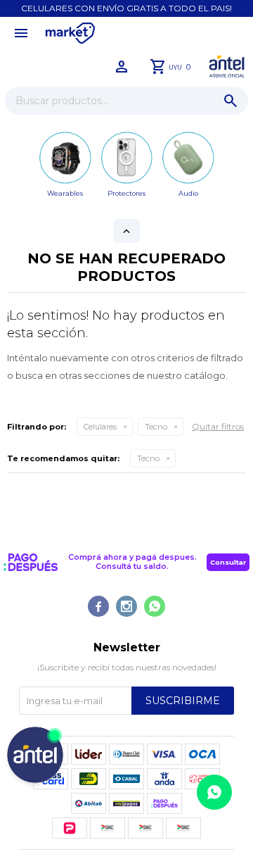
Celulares (100, 427)
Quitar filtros (218, 426)
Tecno (156, 427)
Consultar (228, 562)
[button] (230, 101)
